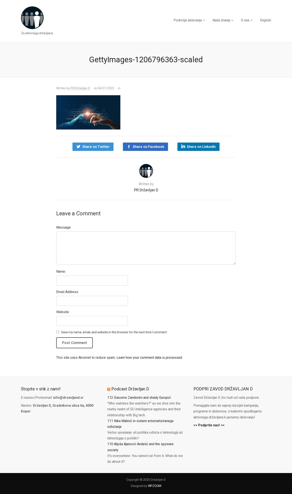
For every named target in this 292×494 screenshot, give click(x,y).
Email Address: (67, 292)
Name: (61, 271)
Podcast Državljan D (130, 388)
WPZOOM (154, 486)
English (265, 20)
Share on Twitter (96, 147)
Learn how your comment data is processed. (150, 358)
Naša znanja (221, 20)
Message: (63, 227)
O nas (245, 20)
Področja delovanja (188, 20)
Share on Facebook (148, 147)
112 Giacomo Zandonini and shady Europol (139, 398)
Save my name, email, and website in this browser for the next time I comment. (114, 332)
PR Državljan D (80, 88)
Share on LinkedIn (201, 147)
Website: (62, 312)
